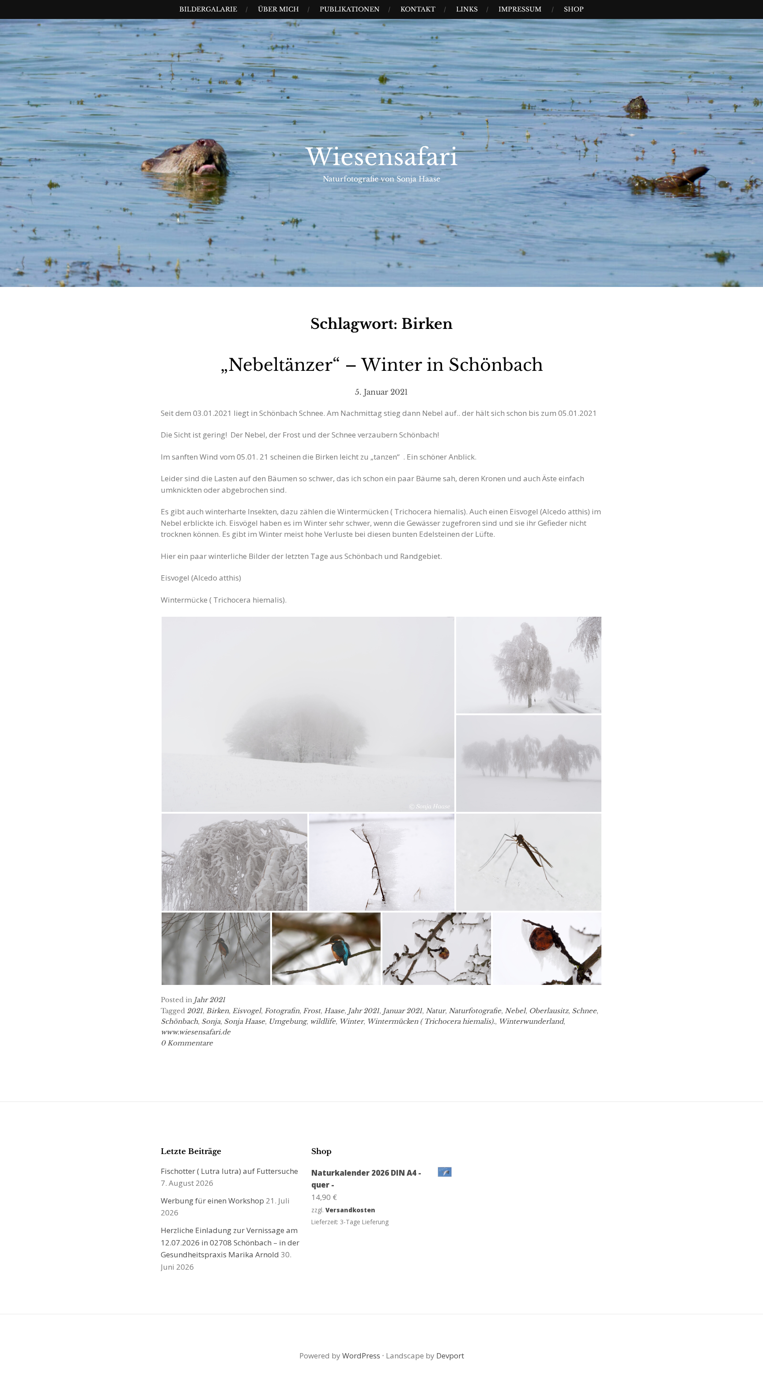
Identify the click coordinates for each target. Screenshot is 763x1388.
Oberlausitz (548, 1011)
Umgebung (287, 1021)
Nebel (515, 1011)
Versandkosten (350, 1210)
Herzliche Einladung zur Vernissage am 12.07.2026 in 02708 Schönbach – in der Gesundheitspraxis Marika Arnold (230, 1242)
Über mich (278, 9)
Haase (334, 1011)
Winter (351, 1021)
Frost (312, 1011)
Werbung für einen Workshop (212, 1201)
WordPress (361, 1355)
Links (467, 9)
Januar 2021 (402, 1011)
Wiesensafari (382, 157)
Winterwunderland (531, 1021)
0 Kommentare (187, 1043)
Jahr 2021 (209, 1000)
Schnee (584, 1011)
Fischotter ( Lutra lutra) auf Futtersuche (229, 1171)
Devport (450, 1355)
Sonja (210, 1021)
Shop (574, 9)
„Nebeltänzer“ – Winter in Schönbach (381, 365)
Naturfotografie (475, 1011)
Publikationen (350, 9)
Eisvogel (246, 1011)
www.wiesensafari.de (195, 1032)
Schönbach (179, 1021)
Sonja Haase (244, 1021)
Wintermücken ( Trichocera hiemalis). (431, 1021)
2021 (195, 1011)
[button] (308, 714)
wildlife (323, 1021)
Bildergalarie (208, 9)
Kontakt (417, 9)
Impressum (520, 9)
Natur (435, 1011)
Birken (217, 1011)
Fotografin (281, 1011)
